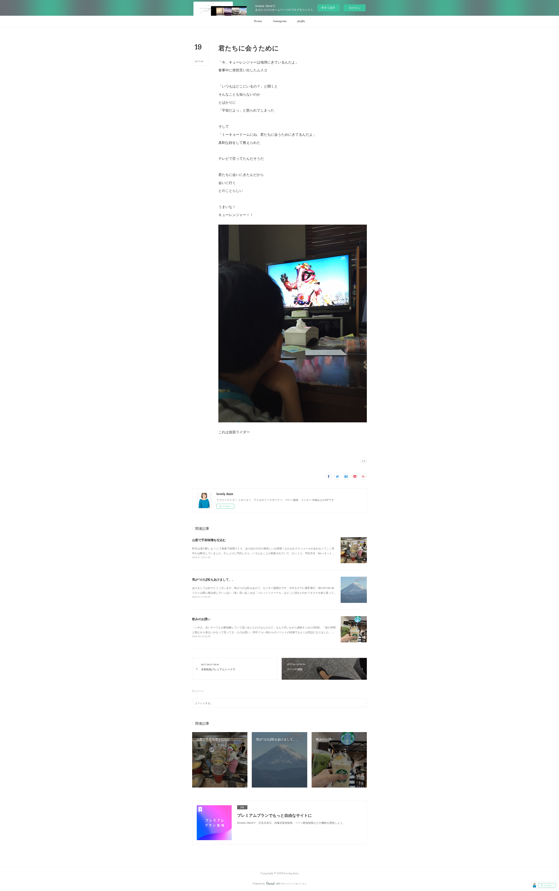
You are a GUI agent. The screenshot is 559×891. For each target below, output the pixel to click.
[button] (257, 21)
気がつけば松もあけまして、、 (213, 579)
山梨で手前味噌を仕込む (209, 540)
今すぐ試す (328, 7)
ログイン (354, 8)
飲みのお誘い (201, 619)
